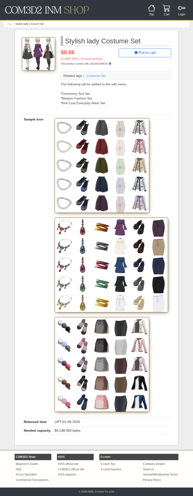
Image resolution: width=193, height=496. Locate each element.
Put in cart (147, 53)
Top (9, 23)
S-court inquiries (111, 469)
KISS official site (68, 464)
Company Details (154, 464)
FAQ (18, 469)
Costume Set (96, 76)
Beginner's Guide (27, 464)
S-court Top (108, 464)
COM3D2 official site (71, 469)
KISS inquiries (67, 474)
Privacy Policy (152, 480)
